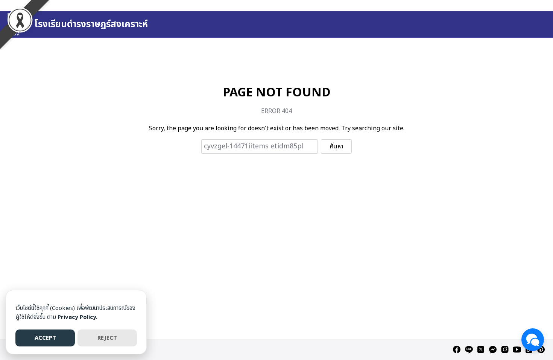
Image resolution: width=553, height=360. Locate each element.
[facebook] (456, 349)
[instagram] (504, 349)
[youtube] (516, 349)
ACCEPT (45, 338)
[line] (468, 349)
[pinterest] (540, 349)
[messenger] (492, 349)
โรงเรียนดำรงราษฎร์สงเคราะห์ (91, 24)
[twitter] (480, 349)
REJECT (107, 338)
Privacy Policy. (77, 317)
